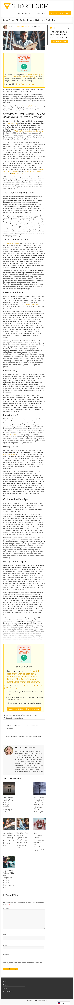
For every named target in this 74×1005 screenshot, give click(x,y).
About (31, 13)
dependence (14, 435)
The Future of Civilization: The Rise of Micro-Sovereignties (39, 801)
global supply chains (33, 304)
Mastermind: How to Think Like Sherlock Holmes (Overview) (23, 727)
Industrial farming (9, 454)
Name (5, 935)
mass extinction (11, 123)
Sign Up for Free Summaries (59, 13)
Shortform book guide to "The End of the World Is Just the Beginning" (23, 76)
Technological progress (11, 243)
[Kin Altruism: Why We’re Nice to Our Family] (9, 819)
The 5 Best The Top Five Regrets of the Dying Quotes (22, 836)
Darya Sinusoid (6, 806)
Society (21, 718)
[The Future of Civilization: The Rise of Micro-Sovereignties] (39, 783)
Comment (7, 908)
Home (18, 13)
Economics (14, 718)
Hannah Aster (23, 842)
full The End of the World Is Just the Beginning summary (23, 687)
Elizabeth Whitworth (23, 27)
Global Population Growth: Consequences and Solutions (39, 837)
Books (8, 718)
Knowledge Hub (41, 13)
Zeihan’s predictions (27, 106)
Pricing (24, 13)
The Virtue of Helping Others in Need (8, 800)
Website (6, 955)
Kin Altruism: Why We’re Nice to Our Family (9, 835)
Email (5, 945)
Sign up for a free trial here (25, 84)
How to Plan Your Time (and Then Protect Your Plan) (23, 738)
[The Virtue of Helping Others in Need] (9, 783)
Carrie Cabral (9, 840)
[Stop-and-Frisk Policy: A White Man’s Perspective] (9, 857)
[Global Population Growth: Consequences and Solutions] (39, 819)
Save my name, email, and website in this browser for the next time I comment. (22, 964)
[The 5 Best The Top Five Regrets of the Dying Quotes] (23, 819)
